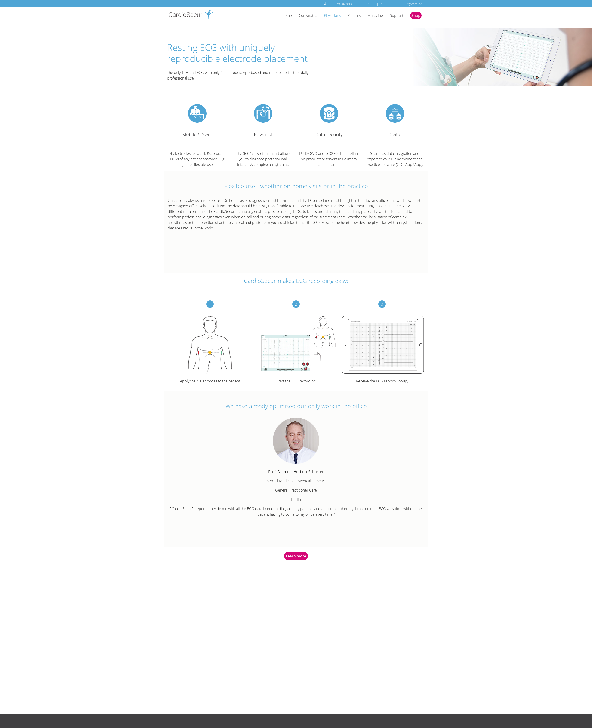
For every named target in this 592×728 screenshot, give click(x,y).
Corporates (308, 15)
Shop (415, 15)
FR (380, 4)
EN (368, 4)
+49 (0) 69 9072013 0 (340, 4)
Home (287, 15)
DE (374, 4)
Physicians (332, 15)
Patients (354, 15)
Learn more (296, 556)
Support (396, 15)
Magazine (375, 15)
